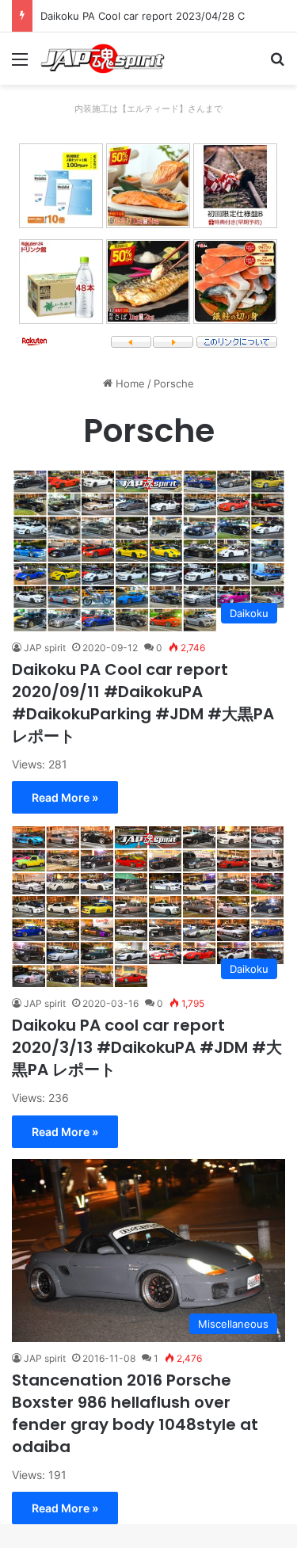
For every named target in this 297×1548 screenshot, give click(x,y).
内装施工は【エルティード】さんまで (148, 108)
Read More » (65, 797)
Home (128, 383)
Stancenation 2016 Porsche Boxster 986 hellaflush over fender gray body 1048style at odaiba (135, 1413)
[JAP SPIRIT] (103, 59)
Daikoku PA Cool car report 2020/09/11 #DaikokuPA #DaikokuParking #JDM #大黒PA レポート (143, 702)
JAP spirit (45, 648)
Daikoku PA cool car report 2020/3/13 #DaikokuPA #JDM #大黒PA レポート (147, 1047)
